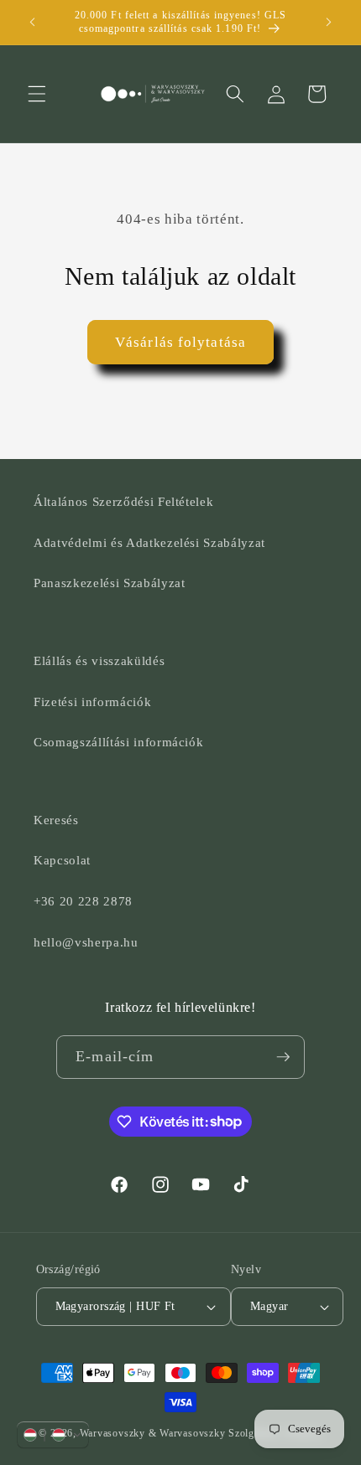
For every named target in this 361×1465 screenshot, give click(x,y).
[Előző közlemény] (32, 22)
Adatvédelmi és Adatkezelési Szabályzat (149, 542)
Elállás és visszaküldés (99, 660)
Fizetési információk (92, 701)
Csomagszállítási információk (118, 742)
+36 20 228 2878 (83, 901)
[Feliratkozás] (283, 1057)
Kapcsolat (62, 860)
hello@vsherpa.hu (86, 942)
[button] (37, 94)
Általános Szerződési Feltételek (123, 501)
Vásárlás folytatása (180, 342)
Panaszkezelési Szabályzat (110, 582)
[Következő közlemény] (329, 22)
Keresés (56, 819)
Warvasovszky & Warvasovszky (153, 1433)
